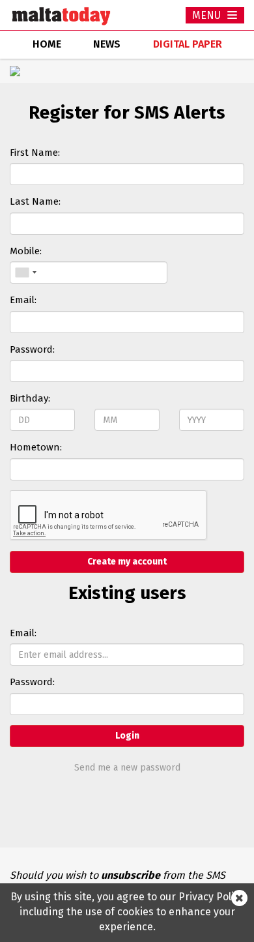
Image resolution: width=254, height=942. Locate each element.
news (106, 44)
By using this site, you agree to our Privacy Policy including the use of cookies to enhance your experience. (127, 911)
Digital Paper (187, 44)
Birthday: (30, 398)
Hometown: (36, 447)
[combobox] (25, 272)
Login (127, 735)
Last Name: (35, 201)
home (47, 44)
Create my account (127, 561)
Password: (32, 349)
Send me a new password (127, 767)
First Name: (35, 152)
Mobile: (26, 251)
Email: (23, 300)
